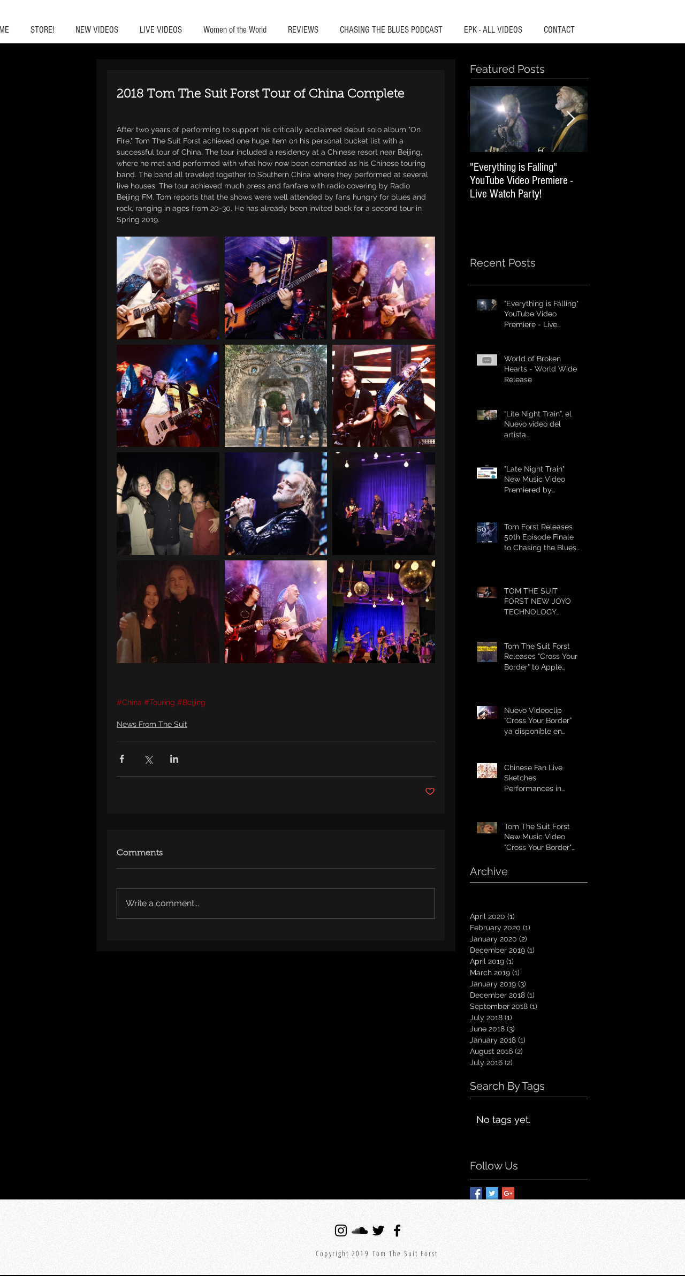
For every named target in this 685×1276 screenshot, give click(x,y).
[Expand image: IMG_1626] (168, 396)
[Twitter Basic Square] (492, 1193)
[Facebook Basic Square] (476, 1193)
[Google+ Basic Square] (508, 1193)
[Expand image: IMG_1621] (383, 611)
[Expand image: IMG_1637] (383, 503)
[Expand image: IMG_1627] (276, 611)
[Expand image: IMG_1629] (383, 396)
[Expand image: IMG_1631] (168, 288)
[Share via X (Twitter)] (148, 759)
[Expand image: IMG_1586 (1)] (168, 503)
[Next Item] (570, 119)
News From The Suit (152, 724)
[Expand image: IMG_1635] (168, 611)
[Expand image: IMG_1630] (276, 503)
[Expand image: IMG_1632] (276, 288)
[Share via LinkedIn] (174, 759)
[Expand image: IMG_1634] (383, 288)
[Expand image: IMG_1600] (276, 396)
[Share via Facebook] (122, 759)
